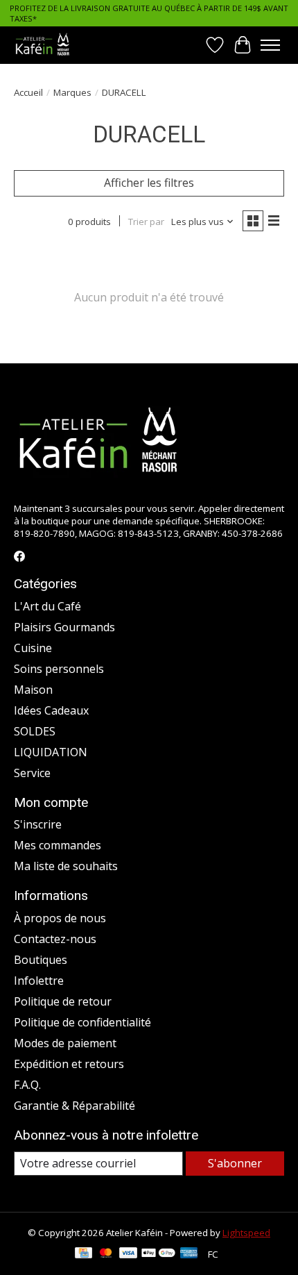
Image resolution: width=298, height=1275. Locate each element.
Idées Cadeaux (51, 710)
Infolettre (39, 980)
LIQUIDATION (50, 752)
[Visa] (128, 1254)
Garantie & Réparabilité (74, 1105)
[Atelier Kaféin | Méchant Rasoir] (42, 45)
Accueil (28, 92)
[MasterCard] (106, 1254)
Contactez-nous (55, 939)
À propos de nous (60, 918)
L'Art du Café (47, 606)
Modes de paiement (65, 1043)
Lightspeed (246, 1232)
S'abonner (235, 1163)
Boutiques (40, 959)
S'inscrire (38, 824)
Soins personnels (59, 668)
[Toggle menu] (270, 45)
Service (32, 773)
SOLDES (34, 731)
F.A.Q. (27, 1084)
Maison (33, 689)
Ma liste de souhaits (66, 866)
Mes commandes (57, 845)
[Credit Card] (83, 1254)
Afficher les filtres (149, 182)
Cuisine (33, 648)
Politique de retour (63, 1001)
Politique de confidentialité (82, 1022)
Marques (72, 92)
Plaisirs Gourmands (64, 627)
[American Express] (189, 1254)
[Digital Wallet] (158, 1254)
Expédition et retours (69, 1064)
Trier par (146, 221)
